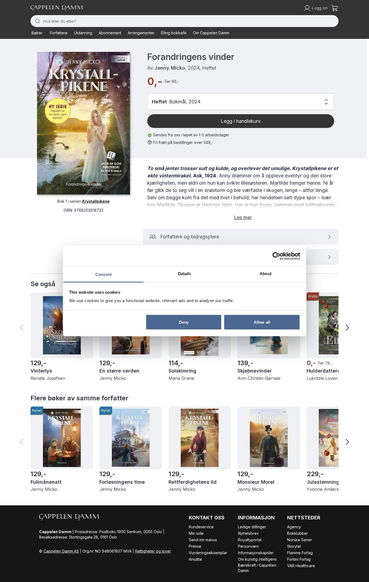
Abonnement (110, 33)
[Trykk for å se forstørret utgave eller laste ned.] (83, 123)
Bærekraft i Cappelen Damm (257, 568)
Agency (294, 527)
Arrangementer (141, 33)
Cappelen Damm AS (61, 551)
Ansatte (195, 559)
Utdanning (83, 33)
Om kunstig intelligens (257, 559)
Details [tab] (184, 273)
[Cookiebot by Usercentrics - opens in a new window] (276, 256)
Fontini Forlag (299, 559)
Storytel (294, 546)
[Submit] (37, 21)
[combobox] (184, 21)
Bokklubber (297, 533)
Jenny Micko (170, 68)
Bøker (37, 33)
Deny (184, 322)
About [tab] (265, 273)
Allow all (262, 322)
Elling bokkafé (173, 33)
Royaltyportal (249, 539)
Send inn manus (203, 539)
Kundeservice (201, 527)
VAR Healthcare (301, 565)
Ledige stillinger (252, 527)
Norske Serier (299, 539)
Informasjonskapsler (256, 552)
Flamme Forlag (300, 552)
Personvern (248, 546)
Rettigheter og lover (153, 551)
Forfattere (59, 33)
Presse (195, 546)
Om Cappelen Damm (211, 33)
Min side (196, 533)
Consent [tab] (103, 274)
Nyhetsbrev (248, 533)
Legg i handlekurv (241, 121)
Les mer (243, 217)
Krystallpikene (96, 201)
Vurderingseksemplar (208, 552)
